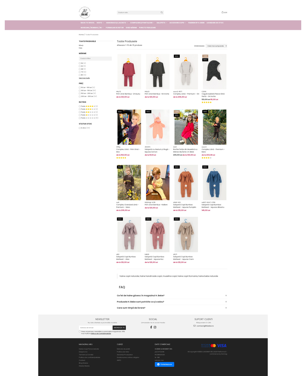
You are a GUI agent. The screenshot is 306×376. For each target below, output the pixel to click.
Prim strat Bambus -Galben (156, 204)
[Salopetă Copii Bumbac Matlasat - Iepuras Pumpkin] (186, 182)
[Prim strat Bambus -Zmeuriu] (129, 71)
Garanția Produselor (125, 355)
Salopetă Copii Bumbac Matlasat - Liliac (126, 257)
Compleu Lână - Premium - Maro (213, 150)
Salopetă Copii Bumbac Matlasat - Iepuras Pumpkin (184, 205)
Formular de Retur (115, 27)
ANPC (119, 360)
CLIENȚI (120, 344)
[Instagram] (154, 327)
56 (82, 63)
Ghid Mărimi (131, 27)
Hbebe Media (84, 366)
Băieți (81, 45)
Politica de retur (123, 352)
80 (82, 75)
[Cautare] (162, 13)
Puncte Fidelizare (147, 27)
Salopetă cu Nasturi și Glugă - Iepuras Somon (157, 150)
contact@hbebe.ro (205, 326)
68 (82, 69)
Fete (80, 48)
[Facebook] (151, 327)
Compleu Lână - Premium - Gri (186, 94)
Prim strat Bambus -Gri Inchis (157, 94)
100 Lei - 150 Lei (86, 90)
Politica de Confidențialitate (101, 333)
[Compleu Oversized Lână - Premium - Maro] (129, 182)
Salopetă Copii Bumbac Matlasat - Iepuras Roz (154, 257)
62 (82, 66)
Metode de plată (123, 349)
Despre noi (83, 352)
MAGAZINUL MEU (86, 344)
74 (82, 72)
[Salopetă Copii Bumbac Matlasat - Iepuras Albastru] (215, 182)
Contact (82, 360)
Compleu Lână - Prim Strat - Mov (128, 150)
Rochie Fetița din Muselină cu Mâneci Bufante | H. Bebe (185, 150)
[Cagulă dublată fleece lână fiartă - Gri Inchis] (215, 71)
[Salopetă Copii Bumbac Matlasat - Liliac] (129, 234)
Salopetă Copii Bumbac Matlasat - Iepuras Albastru (213, 205)
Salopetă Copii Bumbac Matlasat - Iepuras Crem (183, 257)
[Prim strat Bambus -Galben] (158, 182)
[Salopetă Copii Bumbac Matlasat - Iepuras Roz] (158, 234)
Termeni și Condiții (86, 355)
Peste (83, 106)
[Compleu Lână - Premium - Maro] (215, 127)
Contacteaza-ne (166, 364)
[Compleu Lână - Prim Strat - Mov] (129, 127)
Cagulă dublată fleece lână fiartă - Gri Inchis (213, 95)
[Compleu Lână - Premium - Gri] (186, 71)
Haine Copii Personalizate (89, 349)
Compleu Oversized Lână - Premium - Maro (127, 205)
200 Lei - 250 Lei (87, 96)
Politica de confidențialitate (89, 357)
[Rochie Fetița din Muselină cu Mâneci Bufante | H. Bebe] (186, 127)
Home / (82, 34)
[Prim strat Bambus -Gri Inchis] (158, 71)
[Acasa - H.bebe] (91, 13)
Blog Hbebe (83, 363)
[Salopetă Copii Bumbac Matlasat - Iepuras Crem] (186, 234)
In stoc (83, 128)
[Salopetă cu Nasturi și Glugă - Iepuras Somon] (158, 127)
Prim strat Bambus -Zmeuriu (128, 94)
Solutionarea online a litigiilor (128, 357)
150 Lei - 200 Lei (87, 93)
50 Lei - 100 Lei (86, 87)
